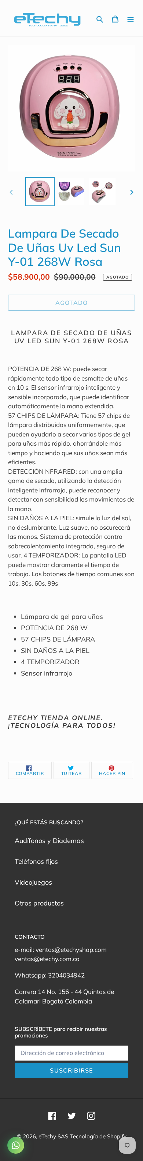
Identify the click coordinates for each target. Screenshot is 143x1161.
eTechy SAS (53, 1136)
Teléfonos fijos (36, 861)
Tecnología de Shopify (98, 1136)
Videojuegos (33, 882)
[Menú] (130, 18)
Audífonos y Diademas (49, 840)
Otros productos (39, 903)
